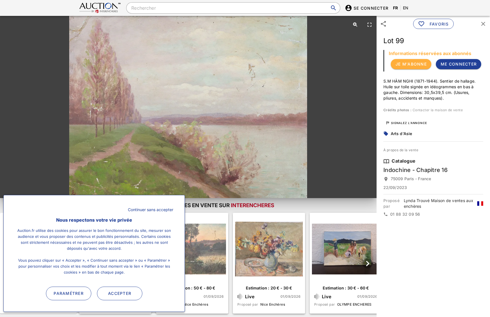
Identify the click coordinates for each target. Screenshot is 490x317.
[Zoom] (355, 24)
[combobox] (233, 8)
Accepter (119, 293)
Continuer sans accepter (150, 209)
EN (406, 7)
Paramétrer (69, 293)
